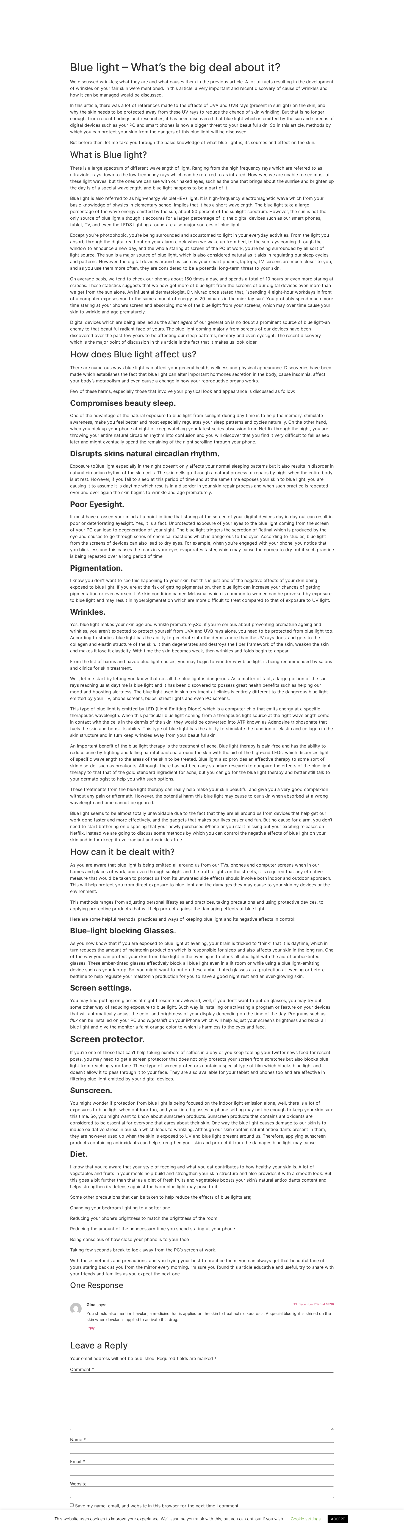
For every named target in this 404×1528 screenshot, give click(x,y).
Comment (82, 1369)
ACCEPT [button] (338, 1519)
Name (78, 1439)
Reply (91, 1328)
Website (78, 1484)
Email (77, 1461)
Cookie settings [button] (306, 1518)
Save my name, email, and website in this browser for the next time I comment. (157, 1506)
